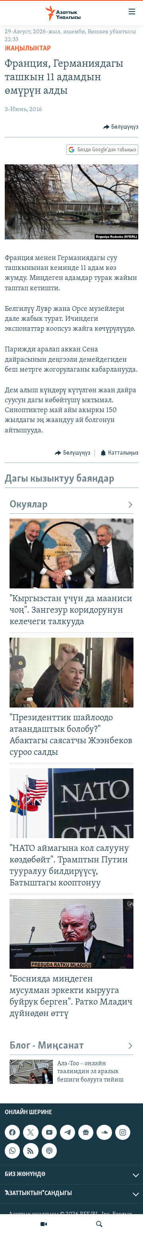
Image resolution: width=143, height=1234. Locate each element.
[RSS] (30, 1151)
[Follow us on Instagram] (122, 1132)
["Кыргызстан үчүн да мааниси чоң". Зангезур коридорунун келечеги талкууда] (71, 553)
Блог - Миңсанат (47, 1046)
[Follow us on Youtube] (49, 1132)
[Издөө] (99, 1224)
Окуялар (29, 504)
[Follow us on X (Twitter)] (30, 1132)
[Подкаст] (49, 1151)
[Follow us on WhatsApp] (12, 1151)
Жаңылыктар (28, 48)
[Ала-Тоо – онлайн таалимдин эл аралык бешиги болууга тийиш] (31, 1072)
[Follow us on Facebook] (12, 1132)
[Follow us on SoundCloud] (104, 1132)
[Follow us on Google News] (85, 1132)
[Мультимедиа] (44, 1224)
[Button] (121, 127)
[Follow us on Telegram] (67, 1132)
